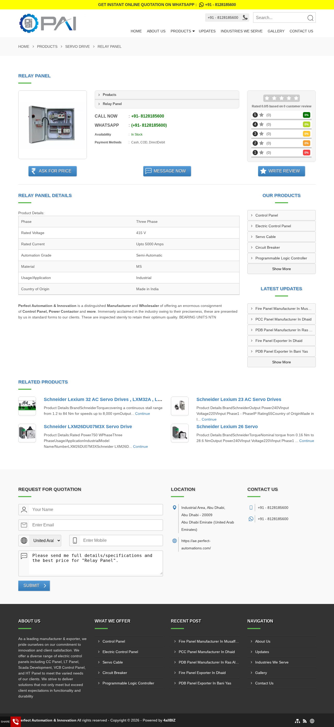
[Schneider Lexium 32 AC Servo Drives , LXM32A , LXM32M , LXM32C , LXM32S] (27, 406)
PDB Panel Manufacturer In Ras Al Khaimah (285, 330)
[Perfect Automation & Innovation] (73, 23)
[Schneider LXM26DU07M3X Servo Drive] (27, 433)
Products (181, 31)
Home (136, 31)
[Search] (310, 18)
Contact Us (301, 31)
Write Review (284, 171)
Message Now (170, 171)
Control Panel (266, 215)
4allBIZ (169, 720)
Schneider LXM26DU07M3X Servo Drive (88, 426)
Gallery (276, 31)
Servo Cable (265, 237)
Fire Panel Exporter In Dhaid (278, 341)
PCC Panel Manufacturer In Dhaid (283, 319)
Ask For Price (55, 171)
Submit (31, 585)
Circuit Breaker (267, 247)
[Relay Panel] (53, 125)
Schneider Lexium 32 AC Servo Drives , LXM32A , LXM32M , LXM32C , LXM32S (131, 399)
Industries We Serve (242, 31)
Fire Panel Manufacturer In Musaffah (285, 308)
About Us (156, 31)
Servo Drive (77, 46)
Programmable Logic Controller (281, 258)
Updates (207, 31)
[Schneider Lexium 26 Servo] (179, 433)
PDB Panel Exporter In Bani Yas (281, 351)
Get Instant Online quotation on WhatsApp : (167, 4)
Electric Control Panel (273, 226)
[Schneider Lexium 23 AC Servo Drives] (179, 406)
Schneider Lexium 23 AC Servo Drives (238, 399)
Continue (142, 413)
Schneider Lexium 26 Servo (227, 426)
